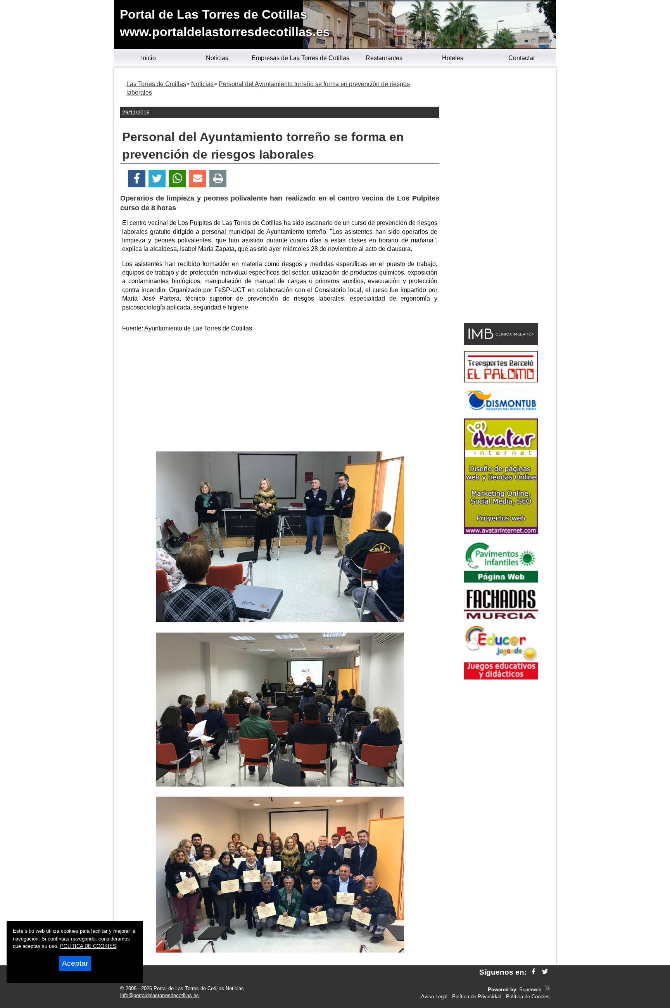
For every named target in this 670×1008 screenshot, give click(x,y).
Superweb (530, 989)
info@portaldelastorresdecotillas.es (159, 995)
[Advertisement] (280, 393)
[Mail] (197, 178)
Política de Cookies (528, 996)
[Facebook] (136, 178)
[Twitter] (157, 178)
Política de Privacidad (476, 996)
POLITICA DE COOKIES (88, 946)
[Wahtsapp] (177, 178)
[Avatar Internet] (501, 532)
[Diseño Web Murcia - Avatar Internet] (547, 989)
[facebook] (533, 972)
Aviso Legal (434, 996)
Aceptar (75, 963)
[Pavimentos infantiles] (501, 580)
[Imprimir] (218, 178)
